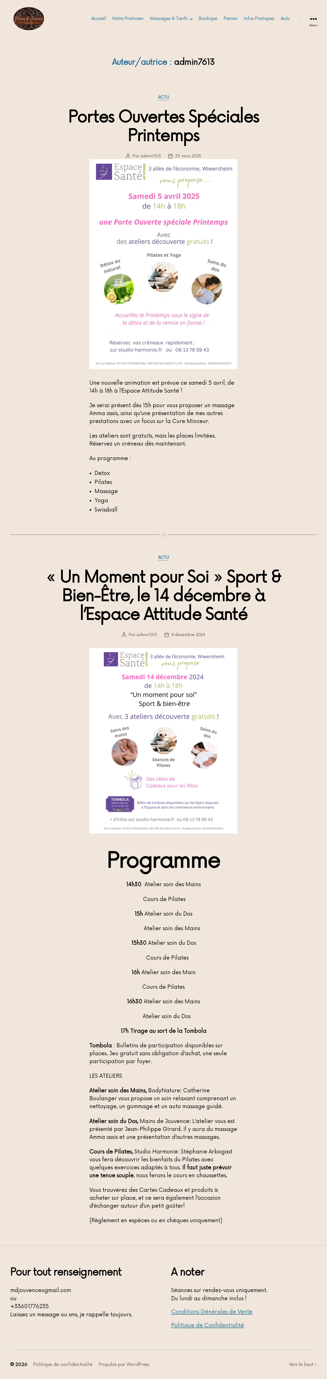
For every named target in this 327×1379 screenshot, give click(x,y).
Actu (285, 18)
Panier (230, 18)
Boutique (208, 18)
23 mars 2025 (188, 156)
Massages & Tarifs (169, 18)
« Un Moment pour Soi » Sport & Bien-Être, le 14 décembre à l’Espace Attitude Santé (163, 596)
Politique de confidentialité (62, 1364)
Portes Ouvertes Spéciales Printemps (163, 126)
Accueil (98, 18)
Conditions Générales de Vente (211, 1312)
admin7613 (151, 156)
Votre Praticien (128, 18)
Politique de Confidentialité (207, 1325)
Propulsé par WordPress (124, 1364)
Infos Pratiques (259, 18)
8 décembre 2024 (188, 634)
